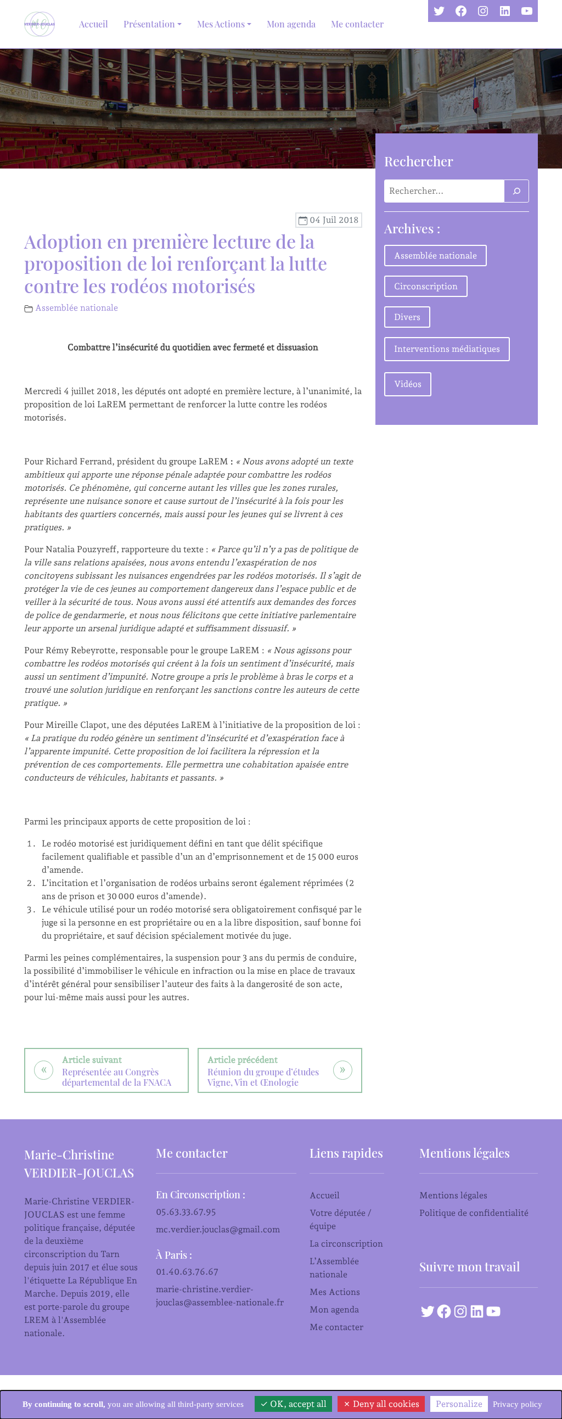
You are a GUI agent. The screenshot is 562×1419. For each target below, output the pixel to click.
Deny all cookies (385, 1404)
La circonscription (346, 1243)
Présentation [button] (149, 24)
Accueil (93, 24)
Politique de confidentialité (474, 1213)
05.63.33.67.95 (186, 1212)
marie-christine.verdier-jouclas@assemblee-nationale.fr (220, 1296)
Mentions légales (453, 1195)
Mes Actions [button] (221, 24)
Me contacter (357, 24)
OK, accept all (297, 1404)
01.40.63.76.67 (187, 1271)
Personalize (459, 1404)
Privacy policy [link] (517, 1404)
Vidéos (408, 384)
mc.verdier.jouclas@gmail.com (218, 1229)
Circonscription (426, 286)
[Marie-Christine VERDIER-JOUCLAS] (41, 24)
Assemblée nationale (76, 307)
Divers (407, 317)
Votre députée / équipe (341, 1219)
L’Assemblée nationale (334, 1268)
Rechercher (418, 161)
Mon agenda (291, 24)
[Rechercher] (516, 191)
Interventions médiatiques (447, 349)
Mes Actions (335, 1292)
